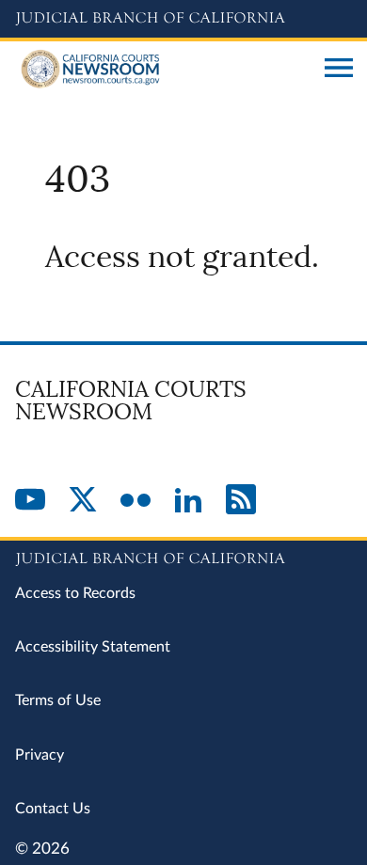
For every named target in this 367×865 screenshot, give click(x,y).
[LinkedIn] (188, 501)
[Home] (163, 69)
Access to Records (75, 593)
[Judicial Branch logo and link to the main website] (183, 19)
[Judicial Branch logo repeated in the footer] (183, 555)
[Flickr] (135, 501)
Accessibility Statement (92, 646)
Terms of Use (58, 700)
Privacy (39, 755)
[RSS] (241, 501)
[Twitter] (83, 501)
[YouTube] (30, 501)
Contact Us (52, 808)
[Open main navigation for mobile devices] (339, 69)
